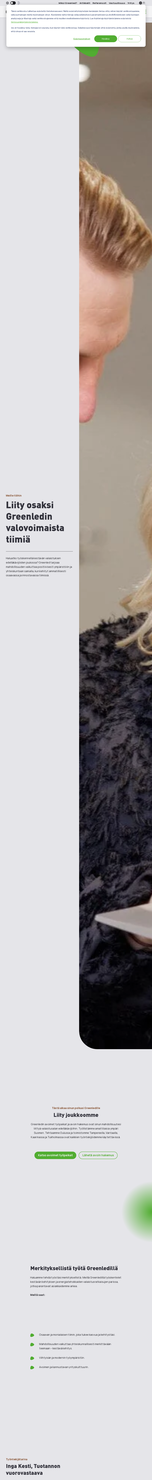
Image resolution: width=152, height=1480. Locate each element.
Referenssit (100, 3)
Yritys (131, 3)
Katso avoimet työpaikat (55, 1155)
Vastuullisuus (117, 3)
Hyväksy (106, 38)
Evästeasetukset (81, 38)
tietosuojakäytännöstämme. (24, 22)
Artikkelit (85, 3)
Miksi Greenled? (68, 3)
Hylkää (130, 38)
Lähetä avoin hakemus (98, 1155)
